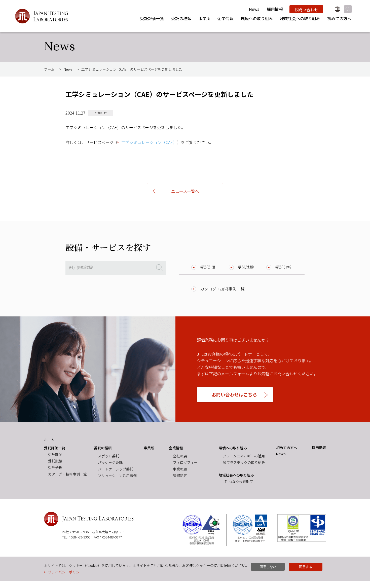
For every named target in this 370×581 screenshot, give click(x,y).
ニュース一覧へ (185, 191)
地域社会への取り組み (300, 18)
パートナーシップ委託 (115, 468)
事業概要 (180, 468)
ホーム (49, 69)
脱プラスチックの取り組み (244, 462)
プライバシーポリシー (65, 571)
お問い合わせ (306, 10)
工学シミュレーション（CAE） (149, 142)
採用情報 (275, 9)
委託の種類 (181, 18)
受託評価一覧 (152, 18)
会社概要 (180, 455)
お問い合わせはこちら (234, 394)
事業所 (204, 18)
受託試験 (246, 267)
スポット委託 (108, 455)
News (254, 9)
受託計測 (208, 267)
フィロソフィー (185, 462)
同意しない (268, 567)
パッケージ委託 (110, 462)
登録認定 (180, 475)
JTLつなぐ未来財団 (238, 481)
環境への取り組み (257, 18)
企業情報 (225, 18)
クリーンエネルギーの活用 (244, 455)
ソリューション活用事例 (117, 475)
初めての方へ (339, 18)
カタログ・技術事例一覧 (222, 289)
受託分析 (283, 267)
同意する (305, 567)
